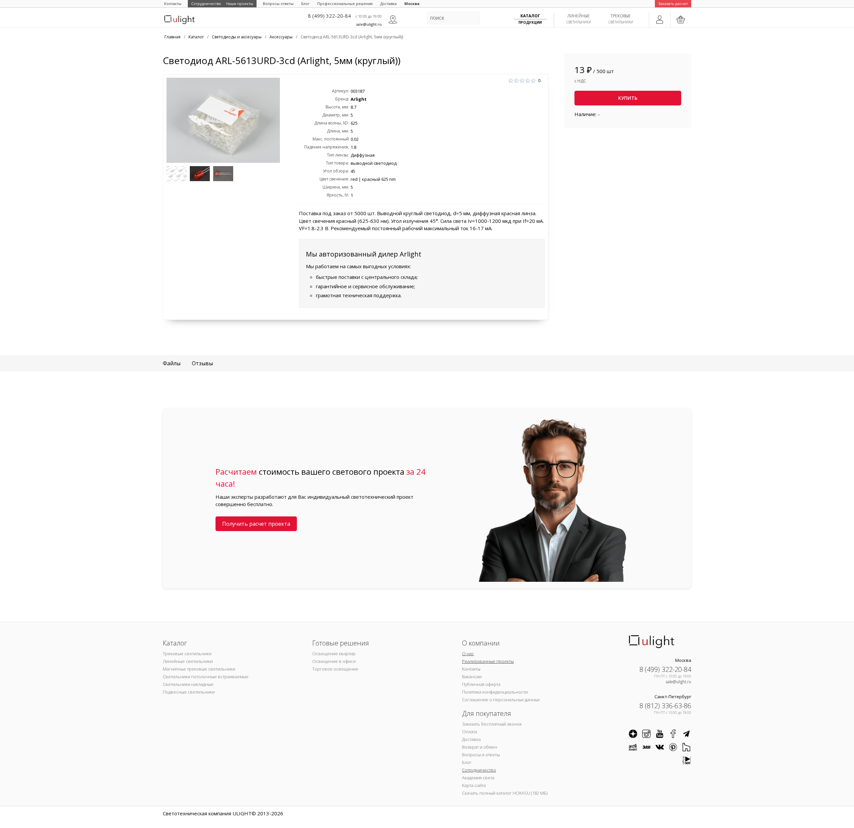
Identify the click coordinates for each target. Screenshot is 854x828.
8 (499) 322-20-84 (329, 15)
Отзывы (202, 363)
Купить (627, 98)
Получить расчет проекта (256, 523)
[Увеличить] (223, 120)
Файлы (171, 363)
